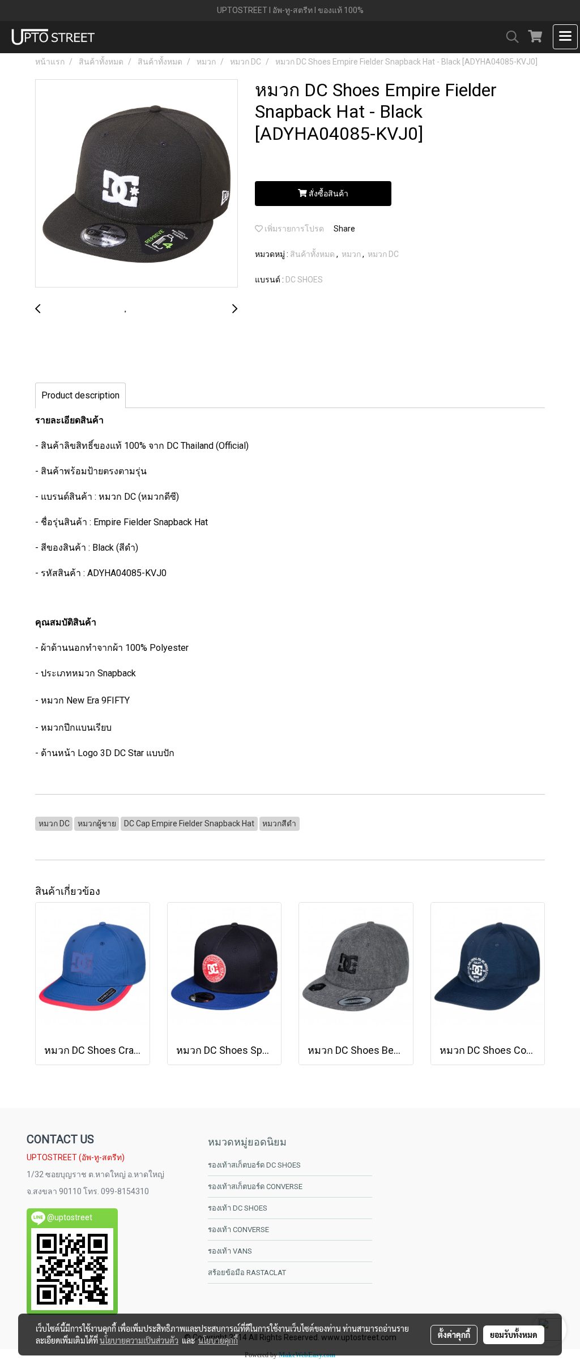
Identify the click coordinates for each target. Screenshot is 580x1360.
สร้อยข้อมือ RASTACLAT (247, 1272)
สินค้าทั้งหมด (313, 254)
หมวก (352, 254)
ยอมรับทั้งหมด (514, 1334)
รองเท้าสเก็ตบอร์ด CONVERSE (255, 1186)
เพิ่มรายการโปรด (293, 228)
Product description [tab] (80, 395)
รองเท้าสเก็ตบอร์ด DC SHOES (254, 1165)
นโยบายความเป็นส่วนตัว (139, 1340)
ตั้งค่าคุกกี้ (454, 1334)
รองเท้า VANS (230, 1251)
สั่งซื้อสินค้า (327, 193)
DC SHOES (304, 279)
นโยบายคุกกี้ (218, 1340)
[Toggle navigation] (565, 36)
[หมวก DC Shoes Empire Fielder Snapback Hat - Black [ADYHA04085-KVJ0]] (136, 184)
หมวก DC (383, 254)
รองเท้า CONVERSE (238, 1229)
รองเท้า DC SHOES (237, 1208)
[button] (508, 37)
